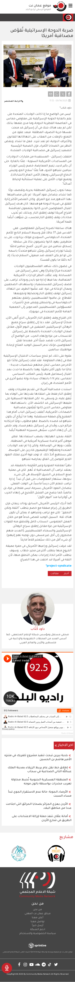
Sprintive (34, 952)
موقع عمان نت (40, 6)
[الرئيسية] (60, 6)
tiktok (50, 964)
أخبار (66, 573)
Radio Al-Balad (67, 733)
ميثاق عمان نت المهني (38, 913)
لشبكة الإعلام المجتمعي (11, 952)
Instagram (25, 964)
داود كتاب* (66, 108)
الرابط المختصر (12, 101)
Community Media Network (38, 974)
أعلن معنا (37, 917)
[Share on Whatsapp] (56, 94)
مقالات (54, 573)
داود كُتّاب (38, 629)
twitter (56, 964)
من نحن (37, 909)
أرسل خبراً (37, 925)
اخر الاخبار (65, 745)
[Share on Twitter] (62, 94)
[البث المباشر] (7, 968)
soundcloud (38, 964)
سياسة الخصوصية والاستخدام (37, 933)
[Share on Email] (50, 94)
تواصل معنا (37, 921)
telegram (44, 964)
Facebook (19, 964)
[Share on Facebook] (69, 94)
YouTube (31, 964)
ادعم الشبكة (37, 929)
